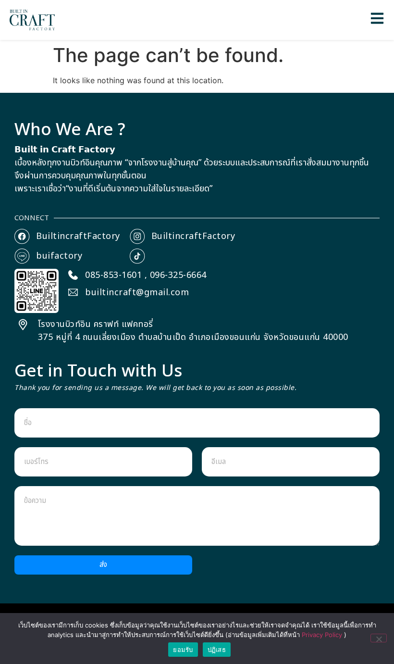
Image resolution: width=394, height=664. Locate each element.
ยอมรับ (183, 649)
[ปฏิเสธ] (378, 638)
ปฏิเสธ (217, 649)
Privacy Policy (323, 635)
